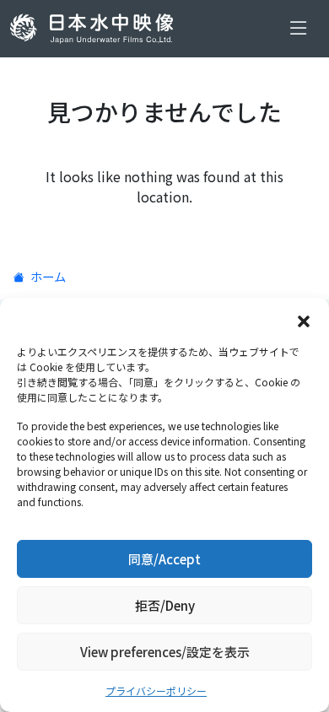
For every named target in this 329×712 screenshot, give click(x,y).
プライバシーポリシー (156, 690)
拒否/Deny (165, 605)
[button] (303, 318)
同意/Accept (164, 559)
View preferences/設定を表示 (165, 652)
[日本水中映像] (95, 28)
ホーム (47, 276)
